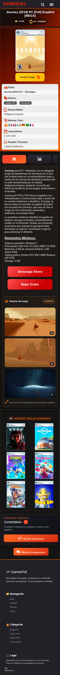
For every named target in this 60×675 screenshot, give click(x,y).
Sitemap (13, 607)
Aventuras (25, 103)
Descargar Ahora (30, 271)
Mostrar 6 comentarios (33, 552)
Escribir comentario (33, 539)
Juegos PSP (15, 638)
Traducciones (15, 642)
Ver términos (9, 669)
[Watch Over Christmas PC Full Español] (16, 494)
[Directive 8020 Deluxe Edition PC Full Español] (16, 436)
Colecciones (15, 634)
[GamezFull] (15, 4)
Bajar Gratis (30, 284)
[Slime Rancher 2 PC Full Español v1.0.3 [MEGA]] (44, 465)
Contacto (13, 603)
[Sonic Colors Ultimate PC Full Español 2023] (16, 465)
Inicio (12, 599)
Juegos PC (10, 103)
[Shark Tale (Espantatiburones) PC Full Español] (44, 494)
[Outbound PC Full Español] (44, 436)
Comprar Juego (27, 77)
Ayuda (12, 611)
